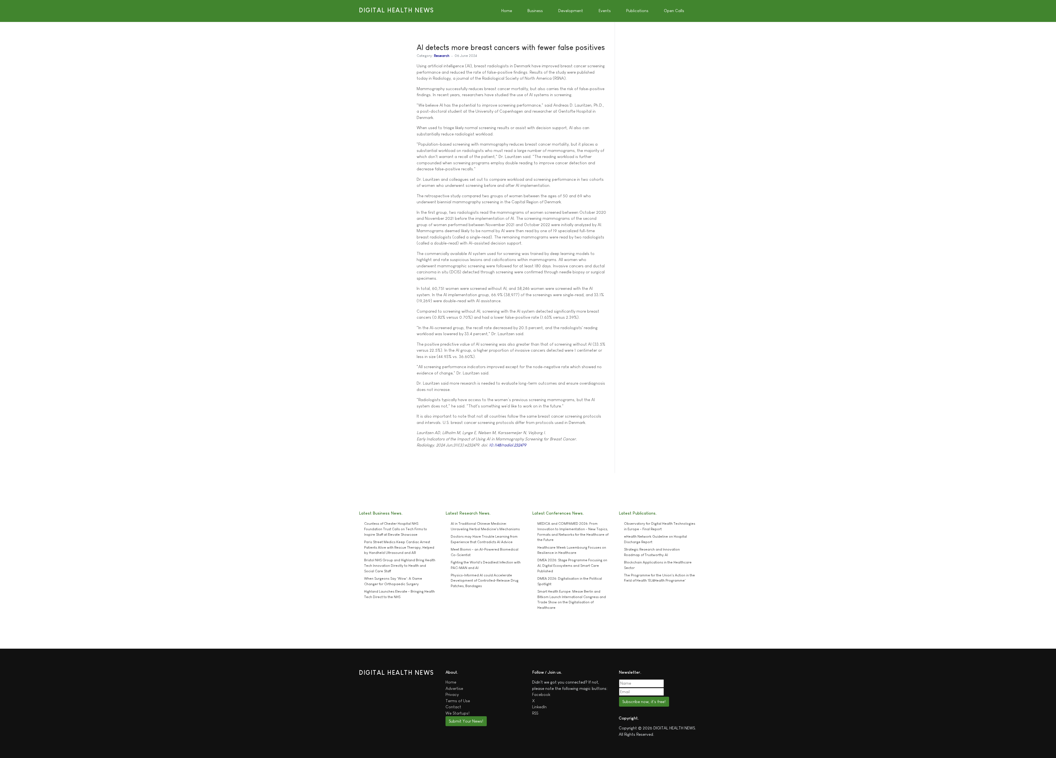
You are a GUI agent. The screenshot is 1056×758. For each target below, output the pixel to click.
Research (441, 56)
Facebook (541, 694)
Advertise (454, 688)
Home (451, 682)
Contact (453, 706)
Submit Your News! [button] (466, 721)
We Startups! (457, 713)
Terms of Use (458, 700)
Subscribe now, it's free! (644, 701)
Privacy (452, 694)
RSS (535, 713)
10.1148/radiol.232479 (507, 445)
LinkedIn (539, 706)
